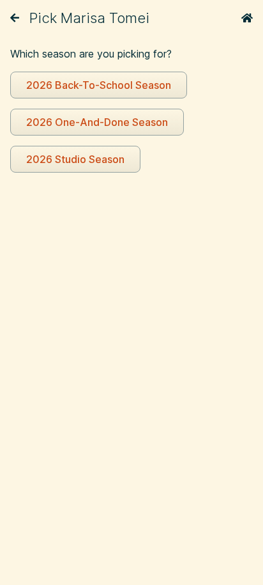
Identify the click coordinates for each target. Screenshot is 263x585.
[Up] (15, 18)
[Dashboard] (247, 18)
